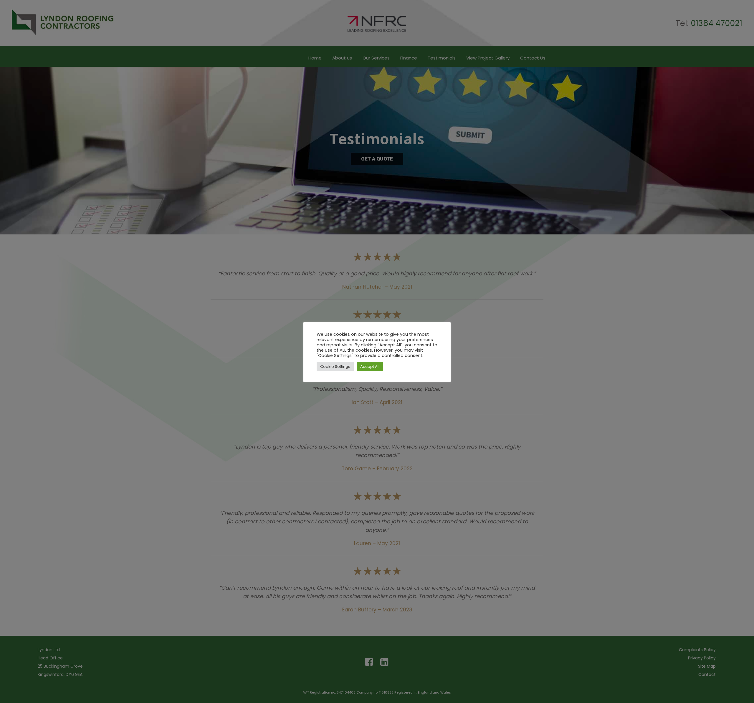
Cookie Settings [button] (335, 366)
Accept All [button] (369, 366)
